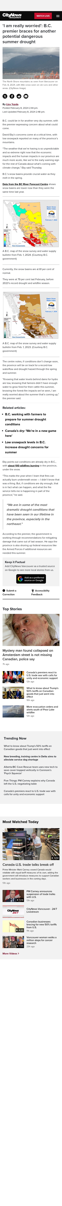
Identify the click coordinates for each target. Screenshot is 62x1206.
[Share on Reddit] (19, 96)
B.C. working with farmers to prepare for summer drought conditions (25, 419)
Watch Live (43, 16)
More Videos (10, 953)
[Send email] (26, 96)
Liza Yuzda (12, 104)
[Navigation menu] (58, 16)
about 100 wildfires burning (23, 465)
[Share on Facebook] (12, 96)
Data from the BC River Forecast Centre (25, 184)
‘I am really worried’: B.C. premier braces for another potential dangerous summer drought (29, 33)
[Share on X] (5, 96)
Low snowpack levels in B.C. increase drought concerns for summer (26, 447)
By (10, 104)
